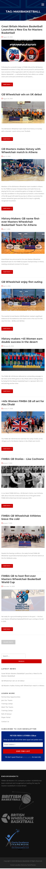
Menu (43, 4)
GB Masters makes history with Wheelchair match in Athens (21, 151)
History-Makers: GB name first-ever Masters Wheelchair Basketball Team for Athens (20, 222)
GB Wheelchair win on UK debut (21, 94)
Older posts (8, 642)
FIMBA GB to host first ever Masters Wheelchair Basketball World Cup (21, 579)
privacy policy (27, 757)
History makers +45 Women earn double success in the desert (21, 340)
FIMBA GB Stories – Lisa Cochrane (22, 459)
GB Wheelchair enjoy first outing (21, 281)
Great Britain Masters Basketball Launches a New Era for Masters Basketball (21, 29)
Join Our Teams (6, 700)
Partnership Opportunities (10, 697)
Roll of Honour (6, 714)
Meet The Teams (7, 707)
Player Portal (5, 717)
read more (6, 84)
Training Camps (7, 704)
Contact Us (5, 721)
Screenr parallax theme (17, 865)
